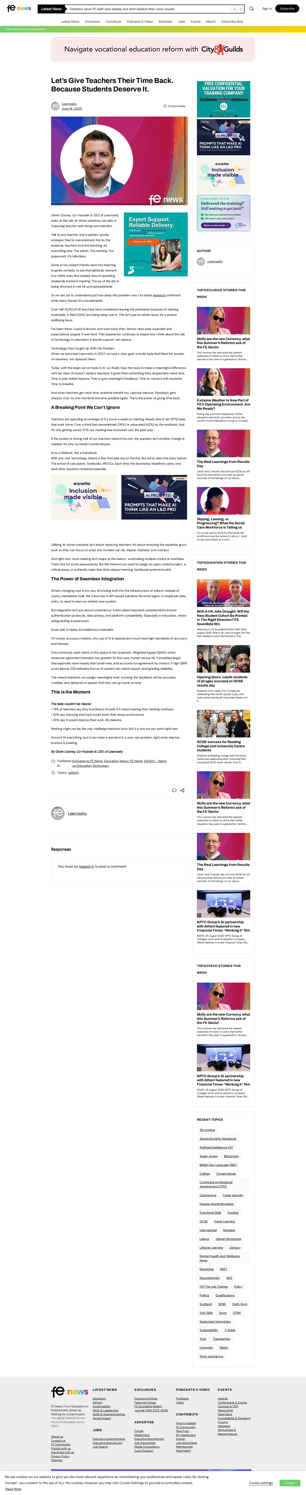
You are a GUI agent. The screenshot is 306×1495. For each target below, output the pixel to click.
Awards (223, 1398)
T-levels (229, 1330)
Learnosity (69, 104)
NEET (223, 1269)
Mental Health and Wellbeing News (220, 1258)
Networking (225, 1410)
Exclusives (92, 22)
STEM (237, 1313)
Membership (184, 1447)
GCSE (204, 1221)
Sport (222, 1313)
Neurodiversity (210, 1278)
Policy (238, 1287)
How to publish (186, 1423)
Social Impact (102, 1418)
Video (180, 1402)
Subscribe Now (232, 22)
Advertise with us (62, 1452)
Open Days (225, 1414)
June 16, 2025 (72, 108)
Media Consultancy (147, 1447)
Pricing (138, 1431)
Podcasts (182, 1398)
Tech (203, 1339)
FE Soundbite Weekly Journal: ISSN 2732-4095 (151, 1408)
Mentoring (207, 1269)
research (159, 295)
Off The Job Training (214, 1287)
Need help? (183, 1451)
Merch (210, 22)
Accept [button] (290, 1483)
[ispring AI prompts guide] (154, 517)
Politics (204, 1295)
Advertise (165, 22)
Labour (204, 1239)
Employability (102, 1406)
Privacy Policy (60, 1456)
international (208, 1230)
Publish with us (61, 1448)
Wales (224, 1348)
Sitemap (56, 1460)
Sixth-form (239, 1304)
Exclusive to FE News (87, 761)
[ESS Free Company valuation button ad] (223, 99)
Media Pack (142, 1435)
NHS (229, 1278)
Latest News (70, 22)
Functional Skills (210, 1213)
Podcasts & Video (140, 22)
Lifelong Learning (211, 1248)
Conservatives (226, 1174)
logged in (86, 866)
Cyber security (232, 1195)
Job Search (100, 1447)
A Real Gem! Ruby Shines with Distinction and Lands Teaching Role (118, 9)
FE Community (61, 1444)
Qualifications (225, 1295)
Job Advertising (144, 1443)
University (206, 1348)
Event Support (143, 1451)
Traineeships (221, 1339)
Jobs (181, 22)
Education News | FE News (123, 761)
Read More (13, 1489)
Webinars (224, 1426)
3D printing (207, 1130)
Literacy (235, 1248)
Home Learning (224, 1221)
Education (99, 1398)
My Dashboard (186, 1435)
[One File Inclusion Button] (84, 517)
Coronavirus (208, 1195)
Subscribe (287, 8)
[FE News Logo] (19, 8)
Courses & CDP (228, 1406)
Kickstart (229, 1230)
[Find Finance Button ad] (223, 212)
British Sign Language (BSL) (218, 1165)
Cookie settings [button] (261, 1483)
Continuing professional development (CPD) (216, 1184)
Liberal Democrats (228, 1239)
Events (195, 22)
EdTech (97, 1402)
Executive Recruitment (107, 1443)
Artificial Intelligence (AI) (216, 1147)
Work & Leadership (105, 1410)
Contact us (58, 1441)
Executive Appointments (109, 1439)
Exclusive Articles (145, 1398)
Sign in (267, 8)
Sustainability (209, 1330)
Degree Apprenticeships (217, 1204)
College (205, 1174)
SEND (222, 1304)
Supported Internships (215, 1322)
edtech (73, 773)
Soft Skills (206, 1313)
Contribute (113, 22)
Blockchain (231, 1156)
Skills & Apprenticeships (109, 1414)
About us (57, 1437)
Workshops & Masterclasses (227, 1432)
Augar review (209, 1156)
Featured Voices (145, 1402)
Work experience (211, 1356)
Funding (233, 1213)
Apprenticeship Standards (218, 1139)
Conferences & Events (232, 1402)
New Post (182, 1431)
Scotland (206, 1304)
